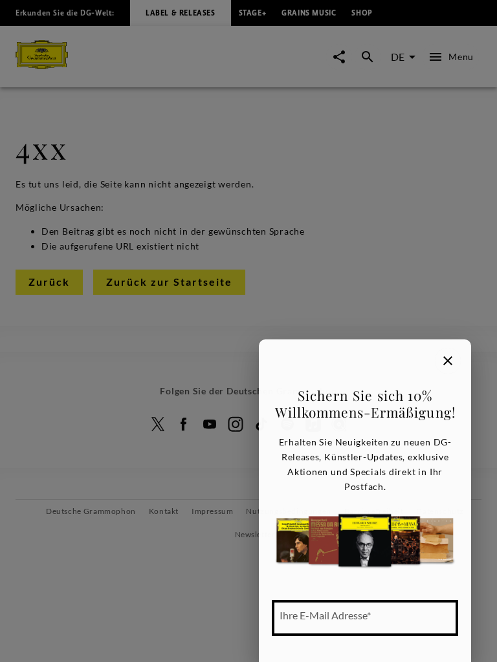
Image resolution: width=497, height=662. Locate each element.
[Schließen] (448, 361)
